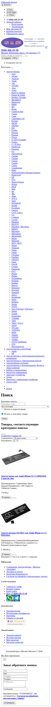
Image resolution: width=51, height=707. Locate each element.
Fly (13, 151)
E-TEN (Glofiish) (19, 140)
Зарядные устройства (15, 375)
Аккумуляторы (13, 72)
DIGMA (15, 126)
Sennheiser (16, 297)
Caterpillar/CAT (18, 119)
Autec (14, 90)
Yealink (15, 339)
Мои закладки (12, 640)
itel (13, 191)
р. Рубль (10, 15)
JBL (13, 194)
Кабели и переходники (16, 370)
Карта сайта (11, 591)
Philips (14, 276)
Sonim (14, 304)
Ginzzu (15, 161)
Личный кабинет (13, 635)
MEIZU (15, 229)
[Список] (2, 434)
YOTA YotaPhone (19, 342)
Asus (14, 88)
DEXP (14, 123)
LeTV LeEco (17, 213)
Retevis (15, 285)
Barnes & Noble (18, 95)
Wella (14, 332)
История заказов (13, 637)
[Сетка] (5, 434)
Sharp (14, 299)
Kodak (14, 205)
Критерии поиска (9, 401)
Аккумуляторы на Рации (17, 363)
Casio (14, 116)
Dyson (14, 137)
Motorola (15, 241)
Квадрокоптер (18, 346)
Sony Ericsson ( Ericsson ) (22, 309)
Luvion (15, 220)
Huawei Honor (18, 182)
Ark (13, 83)
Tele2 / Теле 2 (17, 323)
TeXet (14, 325)
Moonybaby (17, 236)
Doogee (15, 133)
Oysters (15, 267)
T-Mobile (15, 318)
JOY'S (14, 198)
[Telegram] (16, 601)
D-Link (15, 121)
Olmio (14, 252)
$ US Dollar (11, 12)
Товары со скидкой (14, 618)
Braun (14, 109)
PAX (14, 271)
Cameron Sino (17, 111)
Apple (14, 81)
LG (13, 215)
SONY (14, 307)
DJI (13, 128)
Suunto (14, 314)
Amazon (15, 79)
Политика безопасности (17, 574)
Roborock (16, 288)
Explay (14, 142)
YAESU (15, 337)
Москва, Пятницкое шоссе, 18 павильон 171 (20, 53)
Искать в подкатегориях (15, 409)
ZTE (13, 344)
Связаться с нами (14, 586)
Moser (14, 238)
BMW (14, 104)
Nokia (14, 250)
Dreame (15, 135)
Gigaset (15, 158)
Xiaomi (15, 335)
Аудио (9, 377)
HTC (14, 180)
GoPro (14, 166)
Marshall (15, 222)
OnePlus (15, 257)
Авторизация (17, 27)
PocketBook (17, 278)
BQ (13, 107)
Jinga (14, 196)
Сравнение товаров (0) (11, 436)
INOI (14, 187)
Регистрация (17, 24)
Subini (14, 311)
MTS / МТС (17, 243)
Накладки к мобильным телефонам (22, 379)
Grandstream (17, 168)
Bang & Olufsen (18, 93)
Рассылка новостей (14, 642)
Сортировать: (7, 438)
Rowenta (15, 290)
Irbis (13, 189)
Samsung (15, 292)
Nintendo (15, 248)
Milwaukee (16, 234)
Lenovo (15, 210)
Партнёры (10, 616)
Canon (14, 114)
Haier (14, 170)
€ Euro (9, 10)
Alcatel (14, 76)
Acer (14, 74)
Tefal (14, 321)
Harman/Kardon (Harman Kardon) (26, 173)
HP (13, 177)
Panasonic (16, 269)
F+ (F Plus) (16, 144)
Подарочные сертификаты (18, 613)
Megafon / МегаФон (20, 227)
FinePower (16, 147)
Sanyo (14, 295)
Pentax (14, 274)
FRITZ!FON (17, 154)
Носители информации (16, 372)
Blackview (16, 102)
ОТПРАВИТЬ (9, 703)
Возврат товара (13, 589)
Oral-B (14, 264)
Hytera (14, 184)
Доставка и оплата (14, 572)
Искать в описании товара (16, 414)
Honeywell (16, 175)
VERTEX (16, 330)
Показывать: (6, 440)
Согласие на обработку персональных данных (26, 576)
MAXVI (15, 224)
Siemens (15, 302)
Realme (15, 283)
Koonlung (16, 208)
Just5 (14, 201)
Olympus (15, 255)
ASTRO (15, 86)
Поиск (9, 389)
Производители (13, 611)
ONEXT (15, 260)
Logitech (15, 217)
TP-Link (15, 328)
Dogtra (14, 130)
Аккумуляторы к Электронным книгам (23, 361)
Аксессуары (11, 382)
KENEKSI (16, 203)
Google (15, 163)
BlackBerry (16, 100)
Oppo (14, 262)
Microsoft (15, 231)
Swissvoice (16, 316)
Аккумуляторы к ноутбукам (18, 349)
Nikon (14, 245)
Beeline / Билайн (19, 97)
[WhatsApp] (9, 601)
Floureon (15, 149)
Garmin (15, 156)
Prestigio (15, 281)
